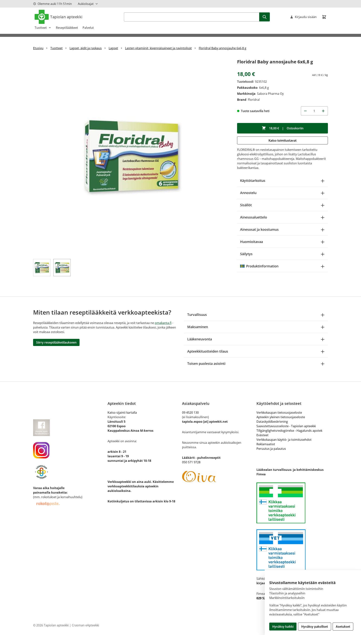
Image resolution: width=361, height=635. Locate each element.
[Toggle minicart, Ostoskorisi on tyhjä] (324, 17)
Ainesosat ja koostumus (259, 229)
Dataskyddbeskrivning (272, 422)
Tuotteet (41, 28)
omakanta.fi (163, 323)
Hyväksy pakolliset (314, 626)
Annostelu (248, 192)
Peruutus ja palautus (271, 449)
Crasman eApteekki (85, 625)
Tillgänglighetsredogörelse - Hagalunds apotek (289, 431)
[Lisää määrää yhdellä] (323, 110)
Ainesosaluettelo (253, 217)
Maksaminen (197, 327)
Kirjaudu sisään (306, 17)
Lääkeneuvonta (199, 339)
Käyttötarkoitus (252, 180)
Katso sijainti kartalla (122, 412)
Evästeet (262, 435)
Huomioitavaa (251, 241)
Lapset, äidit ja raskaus (86, 48)
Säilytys (246, 254)
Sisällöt (246, 205)
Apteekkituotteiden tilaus (207, 351)
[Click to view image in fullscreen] (131, 156)
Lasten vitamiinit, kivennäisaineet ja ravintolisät (158, 48)
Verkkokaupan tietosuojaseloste (279, 412)
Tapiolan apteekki (66, 16)
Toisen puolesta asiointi (206, 363)
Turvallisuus (197, 314)
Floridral (254, 100)
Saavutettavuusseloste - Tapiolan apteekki (286, 426)
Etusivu (38, 48)
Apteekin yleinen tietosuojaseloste (280, 417)
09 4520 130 (190, 412)
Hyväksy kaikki (283, 626)
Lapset (113, 48)
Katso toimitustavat (282, 140)
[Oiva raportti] (217, 476)
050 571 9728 (191, 462)
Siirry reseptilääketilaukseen (56, 342)
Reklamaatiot (265, 444)
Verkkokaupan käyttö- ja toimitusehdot (284, 440)
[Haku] (264, 16)
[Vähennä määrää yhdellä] (305, 110)
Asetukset (343, 626)
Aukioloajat (86, 4)
